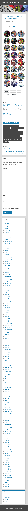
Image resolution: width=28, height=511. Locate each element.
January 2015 (8, 469)
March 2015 (7, 466)
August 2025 (7, 243)
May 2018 (7, 402)
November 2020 (8, 347)
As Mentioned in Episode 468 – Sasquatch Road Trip (7, 113)
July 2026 (7, 223)
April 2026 (7, 228)
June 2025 (7, 247)
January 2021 (8, 343)
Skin (11, 139)
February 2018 (8, 407)
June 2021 (7, 334)
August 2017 (7, 418)
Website (5, 201)
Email (4, 195)
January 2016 (8, 448)
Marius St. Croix (8, 135)
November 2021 (8, 325)
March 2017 (7, 422)
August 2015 (7, 457)
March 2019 (7, 384)
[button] (6, 34)
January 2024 (8, 278)
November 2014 (8, 473)
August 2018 (7, 396)
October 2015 (8, 453)
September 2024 (8, 263)
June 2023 (7, 290)
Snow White (15, 139)
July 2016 (7, 437)
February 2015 (8, 468)
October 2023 (8, 283)
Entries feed (7, 497)
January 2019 (8, 387)
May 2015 (7, 462)
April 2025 (7, 250)
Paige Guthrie (14, 137)
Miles (14, 21)
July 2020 (7, 354)
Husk (22, 131)
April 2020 (7, 360)
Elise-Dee (5, 130)
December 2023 (8, 279)
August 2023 (7, 287)
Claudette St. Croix (20, 128)
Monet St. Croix (16, 135)
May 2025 (7, 248)
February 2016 (8, 446)
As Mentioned (7, 122)
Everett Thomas (7, 131)
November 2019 (8, 369)
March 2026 (7, 230)
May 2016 (7, 440)
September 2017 (8, 416)
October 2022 (8, 305)
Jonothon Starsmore (8, 133)
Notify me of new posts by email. (12, 208)
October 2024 (8, 261)
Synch (20, 139)
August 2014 (7, 479)
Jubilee (21, 133)
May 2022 (7, 314)
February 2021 (8, 342)
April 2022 (7, 316)
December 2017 (8, 411)
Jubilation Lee (16, 133)
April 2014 (7, 486)
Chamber (13, 128)
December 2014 (8, 471)
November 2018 (8, 391)
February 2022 (8, 320)
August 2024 (7, 265)
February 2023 (8, 298)
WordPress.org (8, 501)
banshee (17, 126)
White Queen (6, 141)
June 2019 (7, 378)
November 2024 (8, 259)
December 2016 (8, 427)
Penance (19, 137)
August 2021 (7, 331)
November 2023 (8, 281)
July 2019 (7, 376)
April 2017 (7, 420)
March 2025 (7, 252)
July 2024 (7, 267)
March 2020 (7, 362)
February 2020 (8, 363)
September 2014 (8, 477)
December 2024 (8, 258)
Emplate (16, 130)
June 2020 (7, 356)
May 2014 (7, 484)
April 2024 (7, 272)
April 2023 (7, 294)
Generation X (17, 131)
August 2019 (7, 374)
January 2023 (8, 300)
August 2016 (7, 435)
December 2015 (8, 449)
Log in (6, 495)
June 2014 (7, 482)
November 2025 (8, 237)
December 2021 (8, 323)
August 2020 (7, 353)
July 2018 (7, 398)
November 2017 (8, 413)
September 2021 (8, 329)
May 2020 (7, 358)
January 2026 (8, 234)
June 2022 (7, 312)
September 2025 (8, 241)
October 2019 (8, 371)
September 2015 (8, 455)
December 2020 (8, 345)
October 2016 (8, 431)
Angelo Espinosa (11, 126)
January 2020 (8, 365)
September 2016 (8, 433)
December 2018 (8, 389)
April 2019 (7, 382)
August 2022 (7, 309)
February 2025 (8, 254)
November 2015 (8, 451)
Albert (5, 126)
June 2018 (7, 400)
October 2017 (8, 415)
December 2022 (8, 301)
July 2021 (7, 332)
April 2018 (7, 404)
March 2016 (7, 444)
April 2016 (7, 442)
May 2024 (7, 270)
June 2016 (7, 438)
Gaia (12, 131)
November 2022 (8, 303)
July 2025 (7, 245)
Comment (5, 168)
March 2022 (7, 318)
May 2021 (7, 336)
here (14, 26)
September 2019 (8, 373)
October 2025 (8, 239)
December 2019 (8, 367)
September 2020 (8, 351)
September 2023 (8, 285)
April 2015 (7, 464)
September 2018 (8, 395)
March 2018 (7, 406)
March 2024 (7, 274)
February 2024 (8, 276)
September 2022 (8, 307)
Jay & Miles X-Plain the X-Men (11, 2)
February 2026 (8, 232)
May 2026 (7, 226)
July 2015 (7, 459)
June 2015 (7, 460)
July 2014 (7, 480)
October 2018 (8, 393)
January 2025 (8, 256)
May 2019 (7, 380)
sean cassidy (6, 139)
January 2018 (8, 409)
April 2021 (7, 338)
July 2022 (7, 310)
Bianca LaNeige (7, 128)
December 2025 (8, 236)
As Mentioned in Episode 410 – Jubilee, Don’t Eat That (18, 106)
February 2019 (8, 385)
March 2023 (7, 296)
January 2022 (8, 321)
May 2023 (7, 292)
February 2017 (8, 424)
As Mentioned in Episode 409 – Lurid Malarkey (7, 106)
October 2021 (8, 327)
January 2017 (8, 426)
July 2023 (7, 289)
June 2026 (7, 225)
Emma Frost (10, 130)
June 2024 (7, 268)
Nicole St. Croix (7, 137)
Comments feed (8, 499)
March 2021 (7, 340)
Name (4, 189)
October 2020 (8, 349)
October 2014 (8, 475)
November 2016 (8, 429)
